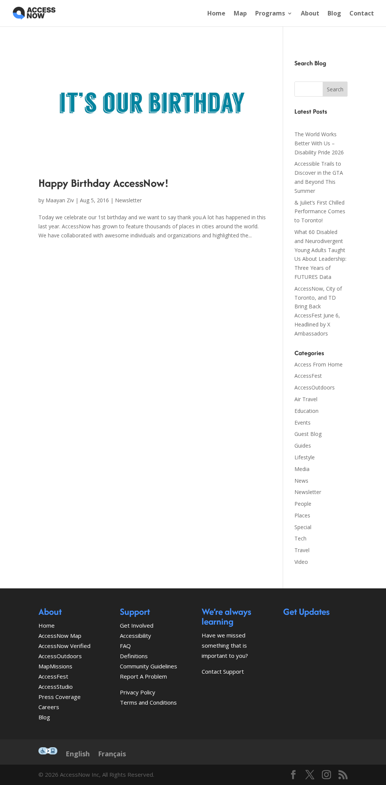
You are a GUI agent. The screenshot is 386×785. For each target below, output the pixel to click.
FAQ (125, 646)
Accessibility (135, 635)
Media (301, 469)
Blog (334, 14)
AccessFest (308, 375)
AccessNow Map (59, 635)
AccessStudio (55, 686)
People (302, 503)
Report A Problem (143, 676)
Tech (300, 538)
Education (306, 410)
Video (301, 561)
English (78, 753)
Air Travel (305, 399)
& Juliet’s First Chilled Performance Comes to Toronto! (319, 211)
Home (216, 14)
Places (302, 515)
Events (302, 422)
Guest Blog (308, 433)
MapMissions (55, 666)
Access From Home (318, 364)
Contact (361, 14)
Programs (270, 14)
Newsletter (128, 200)
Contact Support (223, 671)
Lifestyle (304, 457)
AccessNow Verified (64, 646)
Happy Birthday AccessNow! (103, 183)
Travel (301, 550)
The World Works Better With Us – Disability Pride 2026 (319, 143)
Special (302, 527)
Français (112, 753)
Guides (302, 445)
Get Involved (136, 625)
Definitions (134, 656)
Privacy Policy (137, 692)
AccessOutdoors (314, 387)
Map (240, 14)
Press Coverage (59, 696)
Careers (48, 707)
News (301, 480)
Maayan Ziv (60, 200)
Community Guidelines (148, 666)
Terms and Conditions (148, 702)
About (310, 14)
